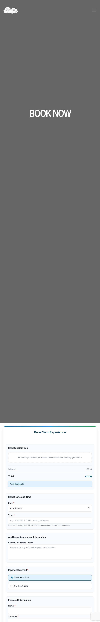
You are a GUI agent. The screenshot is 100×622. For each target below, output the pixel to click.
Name (11, 606)
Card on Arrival (21, 586)
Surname (13, 616)
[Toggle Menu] (94, 10)
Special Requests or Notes (20, 543)
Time (11, 515)
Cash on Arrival (21, 577)
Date (11, 503)
